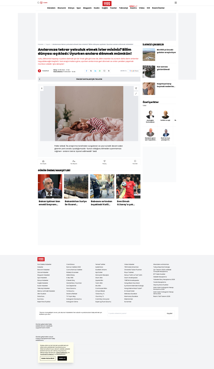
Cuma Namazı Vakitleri (74, 270)
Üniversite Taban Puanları (133, 270)
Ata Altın (98, 286)
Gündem (51, 8)
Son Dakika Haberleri (44, 264)
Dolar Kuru (40, 296)
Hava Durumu (71, 288)
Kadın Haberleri (42, 286)
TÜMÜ (144, 106)
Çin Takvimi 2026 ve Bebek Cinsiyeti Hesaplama (162, 270)
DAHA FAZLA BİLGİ (47, 358)
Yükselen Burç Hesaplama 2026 (164, 279)
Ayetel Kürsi (99, 267)
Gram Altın (99, 278)
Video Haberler (129, 264)
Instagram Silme (72, 302)
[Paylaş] (136, 88)
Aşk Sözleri (98, 272)
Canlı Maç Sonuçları (102, 299)
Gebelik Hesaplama (160, 277)
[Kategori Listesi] (175, 2)
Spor (79, 8)
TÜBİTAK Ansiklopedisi (131, 280)
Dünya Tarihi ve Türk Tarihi (133, 275)
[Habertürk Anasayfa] (107, 3)
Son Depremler (71, 286)
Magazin (87, 8)
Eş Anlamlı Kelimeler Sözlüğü (134, 286)
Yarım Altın (99, 283)
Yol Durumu (70, 291)
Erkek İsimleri (128, 299)
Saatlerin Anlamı (101, 270)
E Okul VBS (69, 278)
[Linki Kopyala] (109, 71)
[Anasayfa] (41, 259)
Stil (148, 8)
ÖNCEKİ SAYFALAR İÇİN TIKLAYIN (89, 79)
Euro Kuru (40, 299)
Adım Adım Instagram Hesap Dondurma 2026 (163, 288)
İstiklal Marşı (70, 275)
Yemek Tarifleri (100, 264)
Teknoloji (123, 8)
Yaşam (47, 44)
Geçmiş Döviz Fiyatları (160, 285)
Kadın (97, 8)
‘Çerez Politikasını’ (62, 352)
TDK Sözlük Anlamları (131, 267)
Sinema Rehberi (71, 294)
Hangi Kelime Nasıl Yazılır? (133, 288)
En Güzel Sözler (129, 291)
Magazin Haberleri (43, 275)
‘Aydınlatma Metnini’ (47, 354)
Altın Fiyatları (41, 294)
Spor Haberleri (42, 278)
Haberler (40, 44)
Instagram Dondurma (74, 299)
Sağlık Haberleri (42, 283)
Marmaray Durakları (131, 296)
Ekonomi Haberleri (43, 270)
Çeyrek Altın (99, 280)
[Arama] (38, 2)
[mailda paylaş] (104, 71)
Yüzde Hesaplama (159, 282)
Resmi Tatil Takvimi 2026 (161, 296)
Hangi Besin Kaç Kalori (132, 283)
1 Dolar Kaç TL (99, 294)
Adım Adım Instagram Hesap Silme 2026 (163, 293)
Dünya (71, 8)
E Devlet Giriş (70, 280)
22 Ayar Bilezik (100, 291)
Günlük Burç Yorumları (74, 283)
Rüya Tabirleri (129, 272)
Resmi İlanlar (158, 8)
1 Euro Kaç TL (99, 296)
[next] (139, 191)
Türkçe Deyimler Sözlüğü (161, 267)
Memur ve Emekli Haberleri (46, 291)
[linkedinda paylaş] (95, 71)
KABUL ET (62, 358)
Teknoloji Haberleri (43, 288)
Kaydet (169, 313)
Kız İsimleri (127, 302)
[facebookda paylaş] (86, 71)
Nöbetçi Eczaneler (72, 272)
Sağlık (105, 8)
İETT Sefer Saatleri (159, 274)
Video (142, 8)
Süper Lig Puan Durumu (103, 302)
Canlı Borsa (70, 264)
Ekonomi (62, 8)
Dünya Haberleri (42, 280)
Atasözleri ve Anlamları (161, 264)
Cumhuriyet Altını (101, 288)
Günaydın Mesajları (102, 275)
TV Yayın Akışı (71, 296)
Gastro (133, 8)
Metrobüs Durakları (130, 294)
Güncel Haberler (42, 272)
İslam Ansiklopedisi (131, 278)
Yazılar (113, 8)
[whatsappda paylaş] (100, 71)
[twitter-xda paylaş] (91, 71)
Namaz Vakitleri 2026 (73, 267)
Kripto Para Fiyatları (43, 302)
